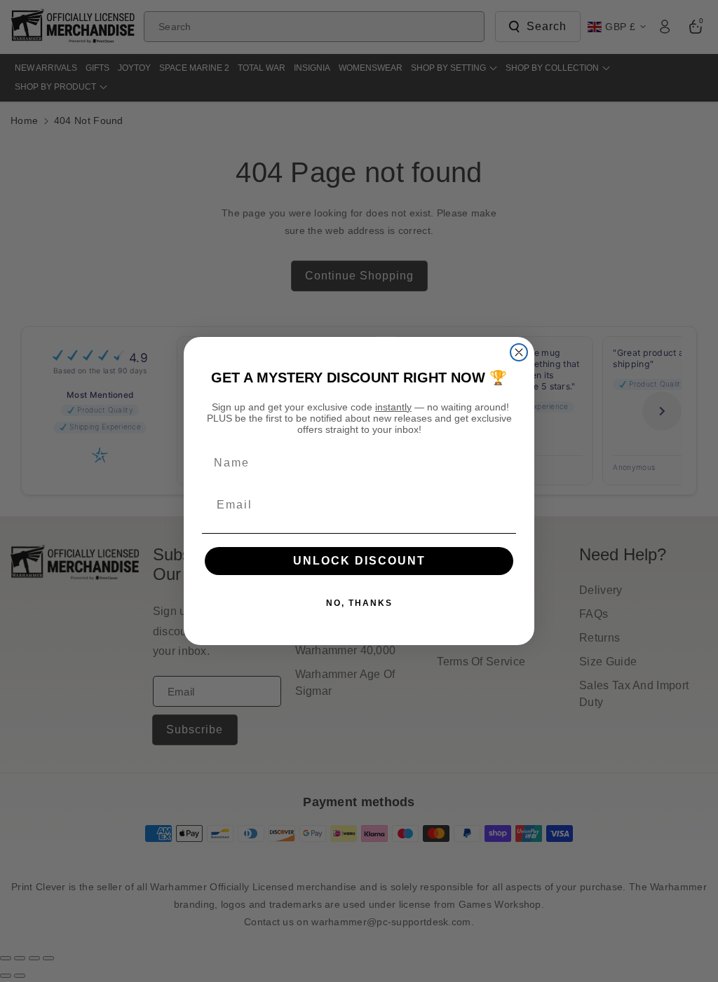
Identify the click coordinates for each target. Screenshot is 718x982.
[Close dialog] (518, 352)
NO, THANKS (359, 603)
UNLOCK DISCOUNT (359, 561)
